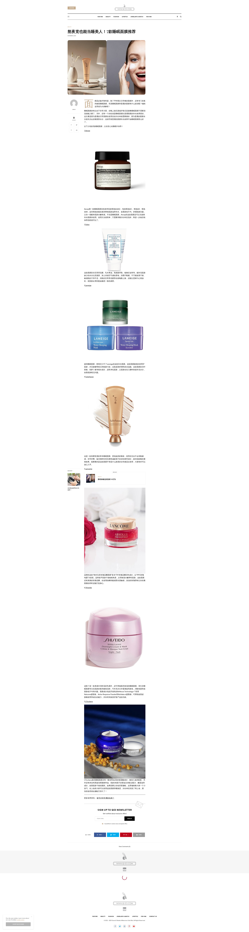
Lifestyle (135, 916)
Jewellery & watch (123, 916)
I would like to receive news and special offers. (116, 823)
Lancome (88, 469)
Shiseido (88, 588)
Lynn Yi (74, 109)
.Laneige (88, 285)
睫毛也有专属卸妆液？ (105, 798)
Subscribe (71, 7)
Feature (95, 916)
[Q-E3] (124, 7)
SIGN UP (129, 818)
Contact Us (153, 916)
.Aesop (87, 131)
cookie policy (20, 920)
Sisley (87, 225)
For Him (143, 916)
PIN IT (115, 170)
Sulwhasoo (89, 377)
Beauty (69, 26)
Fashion (111, 916)
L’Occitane (89, 702)
